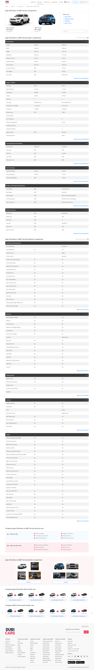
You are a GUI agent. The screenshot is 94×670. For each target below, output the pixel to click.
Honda (32, 660)
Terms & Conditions (10, 645)
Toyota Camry (46, 647)
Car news (70, 647)
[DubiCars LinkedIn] (69, 656)
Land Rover (33, 652)
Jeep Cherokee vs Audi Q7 (57, 600)
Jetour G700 (58, 649)
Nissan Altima (46, 649)
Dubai (19, 649)
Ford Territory (58, 662)
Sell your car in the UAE (73, 649)
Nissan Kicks (58, 647)
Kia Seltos (57, 652)
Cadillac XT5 (67, 21)
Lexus (31, 647)
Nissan (32, 645)
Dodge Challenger (59, 654)
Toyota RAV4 (58, 658)
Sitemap (70, 639)
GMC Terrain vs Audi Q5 (15, 616)
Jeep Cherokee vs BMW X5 (79, 600)
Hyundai (32, 654)
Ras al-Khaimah (21, 652)
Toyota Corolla (46, 654)
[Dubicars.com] (10, 631)
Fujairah (20, 650)
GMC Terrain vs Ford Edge (57, 616)
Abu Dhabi (20, 643)
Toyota (32, 641)
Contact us (7, 641)
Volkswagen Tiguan (69, 19)
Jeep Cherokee (10, 28)
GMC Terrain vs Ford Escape (79, 616)
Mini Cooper (58, 660)
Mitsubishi (32, 658)
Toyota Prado (68, 16)
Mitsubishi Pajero (47, 660)
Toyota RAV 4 (46, 650)
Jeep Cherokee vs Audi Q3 (15, 600)
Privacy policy (8, 647)
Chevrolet (32, 656)
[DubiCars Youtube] (78, 656)
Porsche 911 (58, 645)
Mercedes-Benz (34, 643)
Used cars (70, 641)
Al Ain (19, 645)
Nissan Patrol (46, 643)
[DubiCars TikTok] (81, 656)
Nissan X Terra (68, 23)
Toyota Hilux (46, 656)
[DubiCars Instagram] (75, 656)
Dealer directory (9, 652)
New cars (70, 643)
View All (28, 582)
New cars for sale (72, 645)
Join (86, 632)
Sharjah (19, 654)
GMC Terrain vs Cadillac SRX (36, 616)
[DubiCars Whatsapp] (87, 656)
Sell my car (75, 2)
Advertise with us (9, 650)
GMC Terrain (38, 28)
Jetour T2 (57, 641)
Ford (31, 650)
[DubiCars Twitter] (84, 656)
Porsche (32, 662)
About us (7, 643)
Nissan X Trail (58, 656)
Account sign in (9, 649)
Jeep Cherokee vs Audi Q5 (36, 600)
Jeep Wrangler (46, 658)
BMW (31, 649)
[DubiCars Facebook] (72, 656)
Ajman (19, 647)
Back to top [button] (84, 626)
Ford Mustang (46, 652)
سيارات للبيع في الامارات (73, 651)
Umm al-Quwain (22, 656)
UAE (19, 641)
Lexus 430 (45, 662)
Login (84, 2)
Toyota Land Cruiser (47, 641)
